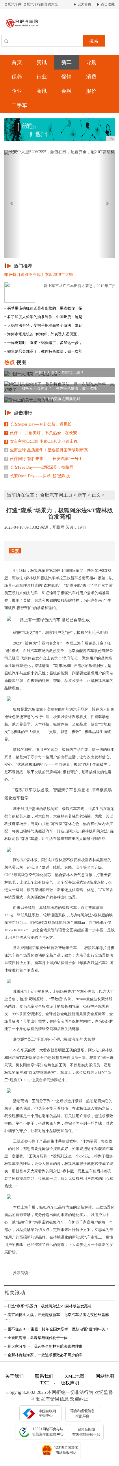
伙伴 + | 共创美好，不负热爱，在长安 (41, 433)
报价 (91, 91)
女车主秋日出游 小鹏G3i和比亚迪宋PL (42, 441)
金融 (66, 91)
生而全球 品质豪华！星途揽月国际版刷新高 (46, 450)
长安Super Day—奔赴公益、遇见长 (38, 424)
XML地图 (74, 1376)
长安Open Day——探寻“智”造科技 (37, 476)
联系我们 (44, 1376)
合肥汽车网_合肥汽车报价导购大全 (31, 4)
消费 (91, 77)
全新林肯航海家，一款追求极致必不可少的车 (43, 1355)
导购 (91, 62)
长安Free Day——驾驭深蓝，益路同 (39, 467)
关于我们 (14, 1376)
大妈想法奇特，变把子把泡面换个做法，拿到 (43, 325)
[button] (12, 204)
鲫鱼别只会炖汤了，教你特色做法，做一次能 (43, 351)
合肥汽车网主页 (56, 494)
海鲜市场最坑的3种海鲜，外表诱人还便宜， (42, 334)
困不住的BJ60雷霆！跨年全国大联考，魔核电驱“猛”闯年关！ (56, 1329)
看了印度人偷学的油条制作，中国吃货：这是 (43, 317)
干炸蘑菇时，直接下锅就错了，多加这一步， (43, 342)
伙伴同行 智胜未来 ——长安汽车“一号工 (44, 459)
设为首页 (84, 4)
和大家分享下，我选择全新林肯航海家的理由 (43, 1346)
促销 (66, 77)
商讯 (41, 91)
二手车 (19, 105)
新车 (66, 62)
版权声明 (70, 1382)
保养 (17, 77)
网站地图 (105, 1376)
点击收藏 (107, 4)
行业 (41, 77)
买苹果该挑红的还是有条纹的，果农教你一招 (43, 308)
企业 (17, 91)
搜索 (93, 41)
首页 (17, 62)
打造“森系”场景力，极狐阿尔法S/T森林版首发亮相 (48, 1306)
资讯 (41, 62)
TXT (44, 1382)
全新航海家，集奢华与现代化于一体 (36, 1338)
